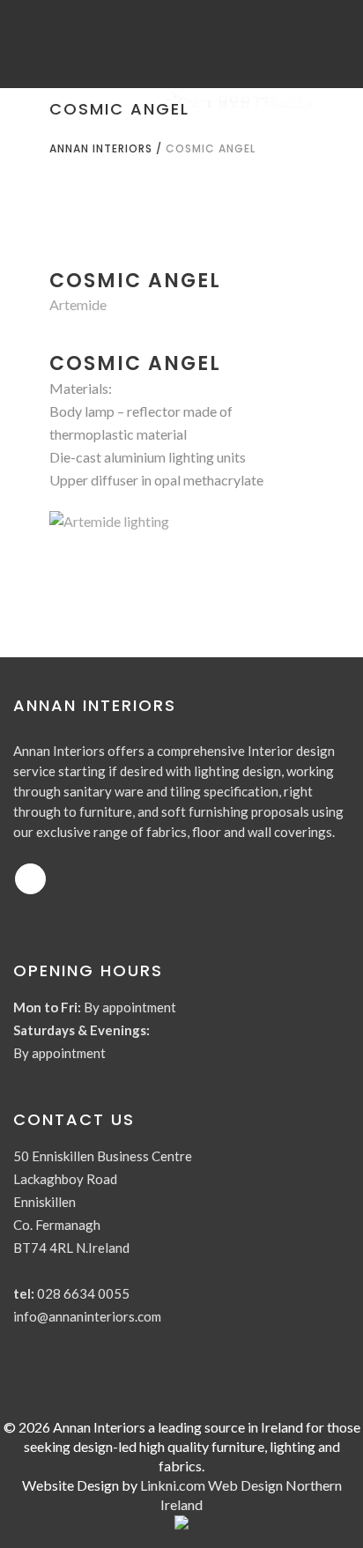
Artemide (78, 304)
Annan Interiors (100, 148)
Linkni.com (172, 1485)
